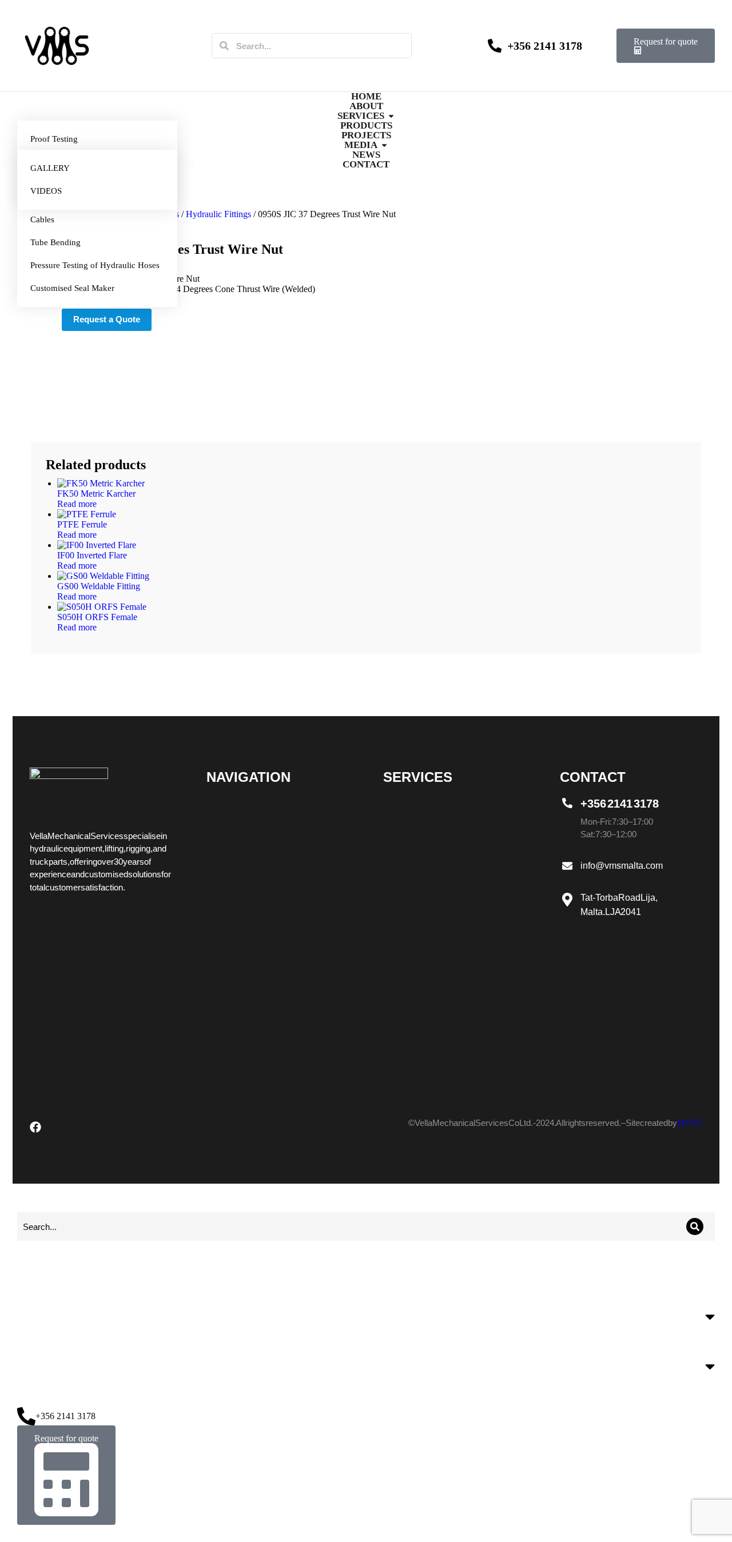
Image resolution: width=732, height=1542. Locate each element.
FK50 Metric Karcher (96, 493)
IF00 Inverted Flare (92, 555)
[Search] (224, 45)
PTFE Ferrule (82, 524)
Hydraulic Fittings (218, 214)
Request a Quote (106, 319)
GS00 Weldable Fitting (98, 586)
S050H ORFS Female (97, 617)
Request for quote (666, 41)
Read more (77, 504)
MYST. (689, 1123)
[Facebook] (35, 1127)
